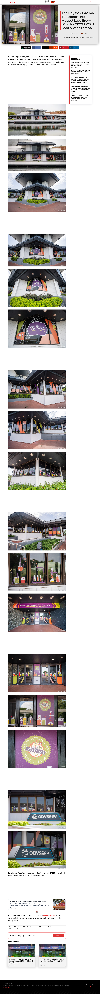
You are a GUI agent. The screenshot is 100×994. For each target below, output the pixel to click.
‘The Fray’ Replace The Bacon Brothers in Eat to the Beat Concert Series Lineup (80, 97)
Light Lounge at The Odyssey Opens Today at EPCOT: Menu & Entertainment (21, 961)
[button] (91, 2)
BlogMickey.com (49, 915)
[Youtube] (95, 984)
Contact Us (88, 986)
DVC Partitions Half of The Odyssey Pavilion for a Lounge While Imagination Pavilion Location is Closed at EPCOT (80, 80)
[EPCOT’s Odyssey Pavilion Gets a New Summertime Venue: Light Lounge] (52, 951)
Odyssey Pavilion (89, 37)
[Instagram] (92, 984)
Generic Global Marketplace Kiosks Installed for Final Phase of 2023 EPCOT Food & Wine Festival (80, 89)
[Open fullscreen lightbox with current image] (37, 120)
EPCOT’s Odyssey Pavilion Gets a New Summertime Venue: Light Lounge (52, 961)
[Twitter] (89, 984)
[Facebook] (86, 984)
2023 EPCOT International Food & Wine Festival (74, 37)
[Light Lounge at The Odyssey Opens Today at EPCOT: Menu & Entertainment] (21, 951)
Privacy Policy (7, 987)
